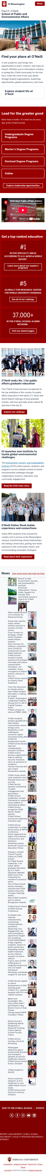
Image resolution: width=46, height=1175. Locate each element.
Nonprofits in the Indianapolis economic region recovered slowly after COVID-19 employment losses (18, 736)
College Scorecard (20, 1164)
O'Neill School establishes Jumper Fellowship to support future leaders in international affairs (18, 800)
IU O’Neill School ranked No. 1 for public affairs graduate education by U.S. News (16, 865)
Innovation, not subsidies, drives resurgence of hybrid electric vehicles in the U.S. (17, 671)
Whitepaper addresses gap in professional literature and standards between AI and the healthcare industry (18, 1053)
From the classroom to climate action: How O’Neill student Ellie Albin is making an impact (17, 691)
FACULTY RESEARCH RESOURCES (27, 1137)
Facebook (17, 1115)
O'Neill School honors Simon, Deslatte (17, 1062)
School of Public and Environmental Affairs (15, 14)
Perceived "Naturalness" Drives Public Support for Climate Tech (27, 591)
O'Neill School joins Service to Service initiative (16, 1092)
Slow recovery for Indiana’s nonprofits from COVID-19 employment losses (17, 647)
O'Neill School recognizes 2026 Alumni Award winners (15, 810)
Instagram (23, 1115)
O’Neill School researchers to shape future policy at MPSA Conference (18, 828)
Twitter (11, 1115)
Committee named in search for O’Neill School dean (27, 599)
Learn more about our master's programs (23, 266)
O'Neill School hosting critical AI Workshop (16, 1041)
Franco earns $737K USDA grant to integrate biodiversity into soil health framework (17, 965)
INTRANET (4, 1139)
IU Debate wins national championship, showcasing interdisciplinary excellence (15, 921)
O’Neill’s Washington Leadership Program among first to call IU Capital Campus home (17, 703)
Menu (40, 3)
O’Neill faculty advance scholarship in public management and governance (17, 789)
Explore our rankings (14, 412)
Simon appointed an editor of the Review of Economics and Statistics (17, 837)
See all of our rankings (23, 299)
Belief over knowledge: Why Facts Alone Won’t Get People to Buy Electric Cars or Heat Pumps (17, 1004)
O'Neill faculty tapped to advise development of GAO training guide (17, 984)
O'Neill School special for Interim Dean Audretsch (17, 680)
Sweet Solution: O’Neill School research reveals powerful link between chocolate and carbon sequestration (17, 659)
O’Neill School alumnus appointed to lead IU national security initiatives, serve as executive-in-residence (18, 758)
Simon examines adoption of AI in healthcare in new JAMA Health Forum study (17, 1083)
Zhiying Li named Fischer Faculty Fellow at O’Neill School (15, 855)
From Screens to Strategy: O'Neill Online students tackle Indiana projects (15, 637)
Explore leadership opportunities (23, 185)
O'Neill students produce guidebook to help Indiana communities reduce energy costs (18, 723)
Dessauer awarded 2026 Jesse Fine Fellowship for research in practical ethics (17, 877)
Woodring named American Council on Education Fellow (17, 845)
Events (40, 1108)
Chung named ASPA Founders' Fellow (17, 1013)
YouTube (28, 1115)
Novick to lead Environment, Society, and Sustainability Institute (28, 582)
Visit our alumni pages (23, 331)
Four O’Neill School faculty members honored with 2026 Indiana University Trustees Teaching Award (16, 890)
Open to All (32, 1164)
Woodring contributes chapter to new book (18, 973)
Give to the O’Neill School (17, 1108)
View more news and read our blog (28, 573)
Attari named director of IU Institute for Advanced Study (17, 614)
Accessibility (8, 1164)
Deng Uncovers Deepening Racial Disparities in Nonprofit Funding (16, 1024)
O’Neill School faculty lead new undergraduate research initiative (17, 747)
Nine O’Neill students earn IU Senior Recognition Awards (17, 900)
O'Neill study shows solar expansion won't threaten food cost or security (18, 778)
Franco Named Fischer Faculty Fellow (15, 1032)
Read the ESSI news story (16, 485)
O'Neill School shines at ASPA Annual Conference (17, 908)
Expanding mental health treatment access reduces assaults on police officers (16, 954)
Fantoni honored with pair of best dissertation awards (17, 768)
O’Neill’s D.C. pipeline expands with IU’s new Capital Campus (18, 992)
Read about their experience (18, 556)
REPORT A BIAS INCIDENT (11, 1134)
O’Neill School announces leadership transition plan (18, 818)
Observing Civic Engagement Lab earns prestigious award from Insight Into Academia (16, 933)
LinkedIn (34, 1115)
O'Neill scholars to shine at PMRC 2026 (17, 711)
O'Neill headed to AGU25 (15, 1071)
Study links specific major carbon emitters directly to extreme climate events (16, 625)
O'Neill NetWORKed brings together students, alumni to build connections (17, 943)
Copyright (7, 1170)
